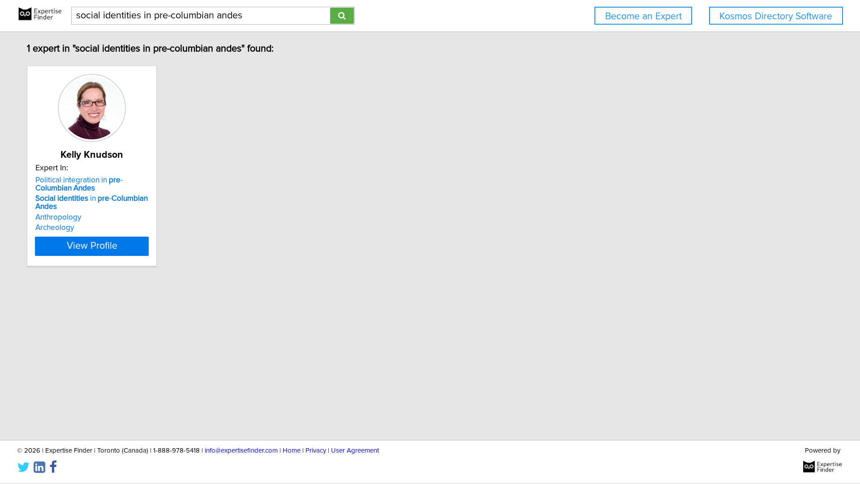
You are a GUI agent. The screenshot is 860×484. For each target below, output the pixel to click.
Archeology (54, 228)
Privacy (315, 450)
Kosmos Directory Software (775, 16)
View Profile (92, 246)
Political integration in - (79, 184)
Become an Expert (643, 16)
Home (292, 450)
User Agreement (355, 450)
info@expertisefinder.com (241, 450)
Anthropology (58, 217)
